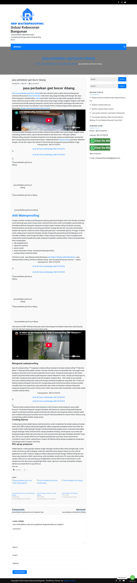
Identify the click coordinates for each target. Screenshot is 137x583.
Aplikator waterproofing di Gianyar (103, 109)
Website (16, 563)
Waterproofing (64, 140)
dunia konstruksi (34, 96)
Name (15, 547)
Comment (17, 529)
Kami (14, 93)
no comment (35, 83)
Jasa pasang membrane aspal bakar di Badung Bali (108, 113)
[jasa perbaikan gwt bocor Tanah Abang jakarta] (23, 485)
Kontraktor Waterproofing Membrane (61, 257)
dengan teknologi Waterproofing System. (35, 108)
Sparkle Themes (69, 581)
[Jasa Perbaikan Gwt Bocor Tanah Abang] (48, 485)
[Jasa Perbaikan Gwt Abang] (73, 485)
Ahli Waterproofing (25, 215)
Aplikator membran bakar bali (101, 105)
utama (37, 98)
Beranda (17, 47)
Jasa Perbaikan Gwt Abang (70, 493)
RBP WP (24, 83)
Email (15, 555)
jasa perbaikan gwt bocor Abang (29, 80)
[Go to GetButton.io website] (133, 581)
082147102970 (95, 154)
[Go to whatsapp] (132, 577)
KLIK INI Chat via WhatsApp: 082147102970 (49, 149)
